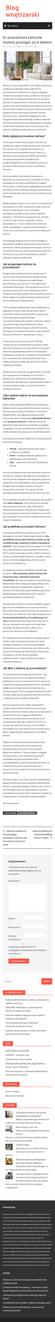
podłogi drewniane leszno (18, 1251)
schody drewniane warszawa (31, 1262)
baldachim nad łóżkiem (29, 1218)
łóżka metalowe (13, 1265)
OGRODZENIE (22, 1144)
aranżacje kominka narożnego (12, 1218)
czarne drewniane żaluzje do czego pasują (23, 1221)
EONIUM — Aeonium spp (17, 1055)
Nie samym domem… (16, 1095)
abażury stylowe (8, 1214)
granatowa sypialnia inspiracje (16, 1231)
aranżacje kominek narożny (41, 1214)
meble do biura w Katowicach (32, 1245)
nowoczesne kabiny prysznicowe (35, 1248)
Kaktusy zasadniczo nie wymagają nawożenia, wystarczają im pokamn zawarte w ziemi (15, 838)
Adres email (14, 927)
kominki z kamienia (14, 1238)
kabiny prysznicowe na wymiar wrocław (28, 1234)
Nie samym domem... (28, 813)
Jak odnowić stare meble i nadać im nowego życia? (27, 1302)
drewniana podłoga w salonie (25, 1224)
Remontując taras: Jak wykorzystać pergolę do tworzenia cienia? (32, 1130)
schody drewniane (15, 1262)
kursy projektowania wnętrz (26, 1241)
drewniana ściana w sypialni (43, 1224)
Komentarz (14, 880)
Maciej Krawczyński (29, 46)
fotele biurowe (37, 1228)
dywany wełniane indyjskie (24, 1228)
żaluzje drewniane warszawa (40, 1265)
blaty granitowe (42, 1218)
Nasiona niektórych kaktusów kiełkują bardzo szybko (42, 834)
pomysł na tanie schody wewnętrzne (38, 1251)
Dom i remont (12, 1091)
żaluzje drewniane (24, 1265)
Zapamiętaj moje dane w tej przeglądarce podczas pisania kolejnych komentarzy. (27, 950)
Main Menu (13, 25)
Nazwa (12, 918)
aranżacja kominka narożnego (23, 1214)
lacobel (38, 1241)
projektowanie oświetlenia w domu (19, 1258)
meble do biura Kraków (15, 1245)
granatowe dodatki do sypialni (35, 1231)
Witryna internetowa (14, 938)
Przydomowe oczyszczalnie (19, 1059)
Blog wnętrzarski (22, 11)
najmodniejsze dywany (17, 1248)
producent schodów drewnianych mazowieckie (17, 1255)
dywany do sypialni (9, 1228)
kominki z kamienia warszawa (30, 1238)
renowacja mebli (35, 1258)
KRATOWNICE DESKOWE (17, 1050)
